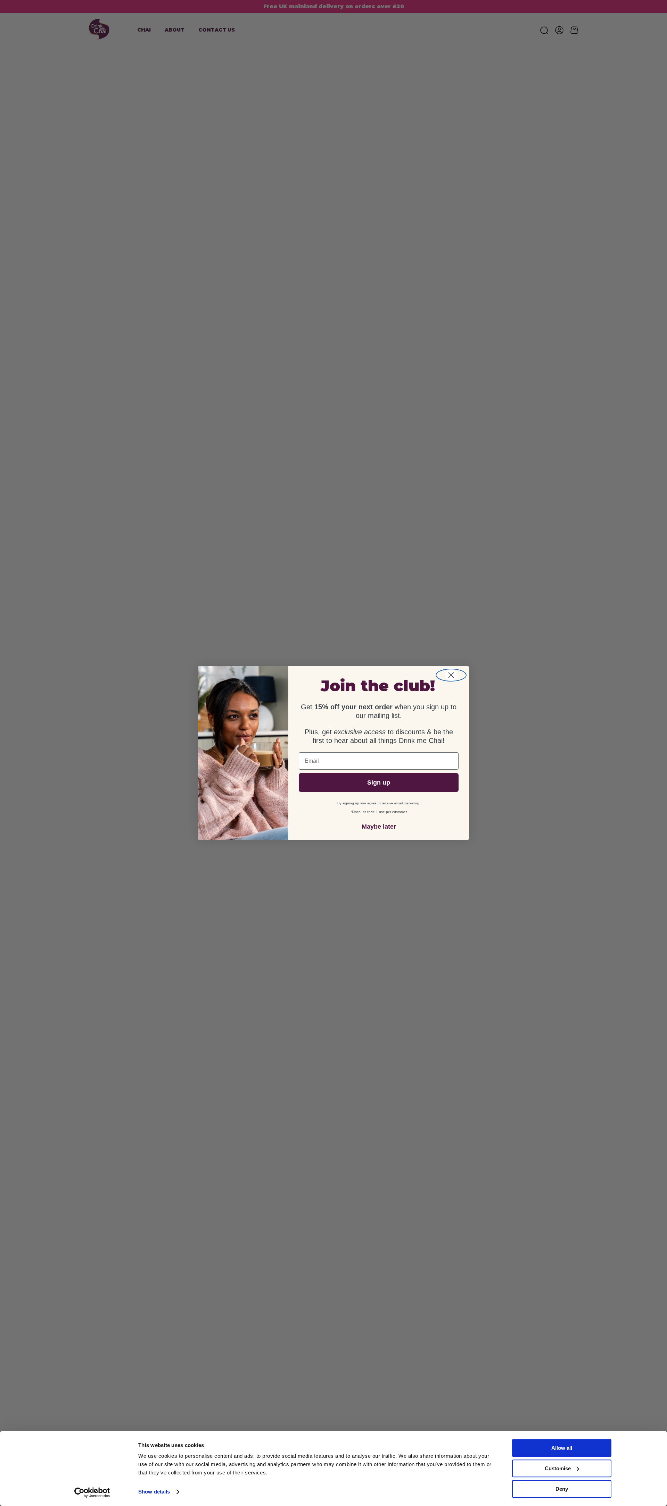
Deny (561, 1489)
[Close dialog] (451, 675)
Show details (154, 1492)
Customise (558, 1468)
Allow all (561, 1448)
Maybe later (379, 826)
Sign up (378, 782)
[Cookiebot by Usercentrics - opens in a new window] (92, 1492)
